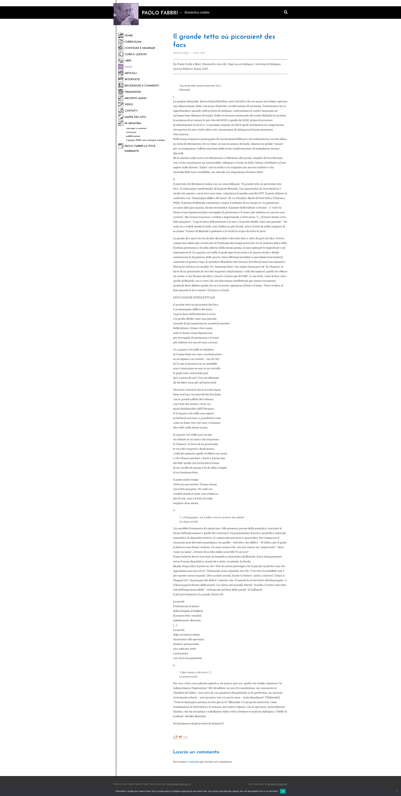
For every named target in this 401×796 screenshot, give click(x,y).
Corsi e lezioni (136, 54)
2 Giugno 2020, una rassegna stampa (145, 140)
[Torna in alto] (393, 775)
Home (129, 35)
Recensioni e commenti (142, 86)
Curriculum (133, 42)
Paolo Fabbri (160, 13)
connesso (193, 761)
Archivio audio (136, 98)
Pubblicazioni (133, 136)
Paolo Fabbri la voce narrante (140, 148)
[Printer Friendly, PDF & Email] (180, 737)
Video (129, 104)
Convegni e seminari (140, 48)
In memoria (133, 123)
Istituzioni (131, 132)
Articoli (131, 73)
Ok (282, 791)
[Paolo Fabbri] (126, 14)
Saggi (128, 67)
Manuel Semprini (277, 784)
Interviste (132, 79)
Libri (128, 61)
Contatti (131, 111)
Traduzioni (133, 92)
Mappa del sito (135, 117)
